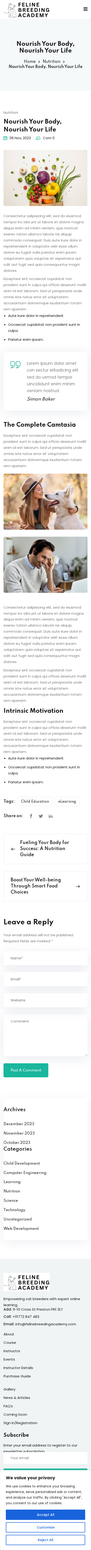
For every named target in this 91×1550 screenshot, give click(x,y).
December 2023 (19, 1124)
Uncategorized (18, 1219)
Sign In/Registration (20, 1422)
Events (9, 1359)
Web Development (21, 1229)
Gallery (9, 1389)
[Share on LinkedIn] (51, 816)
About (9, 1334)
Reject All (45, 1540)
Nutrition (51, 62)
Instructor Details (18, 1367)
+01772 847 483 (26, 1316)
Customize (46, 1527)
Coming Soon (15, 1414)
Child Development (22, 1164)
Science (11, 1201)
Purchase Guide (17, 1376)
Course (10, 1342)
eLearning (67, 802)
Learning (12, 1182)
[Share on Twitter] (41, 816)
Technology (14, 1210)
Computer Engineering (25, 1173)
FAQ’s (8, 1406)
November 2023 (19, 1133)
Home (30, 62)
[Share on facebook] (31, 816)
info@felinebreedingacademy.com (45, 1324)
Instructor (12, 1350)
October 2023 (17, 1143)
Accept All (45, 1514)
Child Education (35, 802)
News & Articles (17, 1397)
